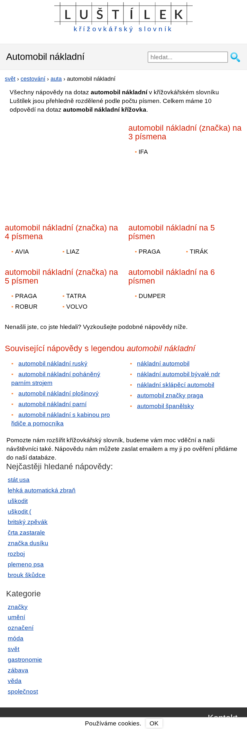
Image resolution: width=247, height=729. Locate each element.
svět (13, 649)
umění (16, 617)
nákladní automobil (163, 363)
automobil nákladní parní (52, 404)
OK (154, 723)
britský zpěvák (28, 522)
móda (15, 638)
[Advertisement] (61, 164)
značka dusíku (28, 543)
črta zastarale (26, 532)
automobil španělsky (165, 406)
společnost (23, 691)
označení (20, 627)
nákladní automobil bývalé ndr (178, 374)
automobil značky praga (170, 395)
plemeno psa (26, 564)
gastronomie (25, 659)
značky (18, 606)
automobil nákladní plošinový (58, 393)
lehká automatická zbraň (42, 490)
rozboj (16, 553)
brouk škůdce (26, 575)
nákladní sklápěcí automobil (175, 384)
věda (15, 681)
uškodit (18, 501)
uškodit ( (19, 511)
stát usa (19, 479)
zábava (18, 670)
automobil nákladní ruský (52, 363)
